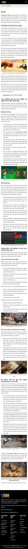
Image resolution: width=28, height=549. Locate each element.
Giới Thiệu (4, 520)
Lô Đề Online (24, 527)
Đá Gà (22, 525)
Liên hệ (3, 534)
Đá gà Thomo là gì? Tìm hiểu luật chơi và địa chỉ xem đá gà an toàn (14, 479)
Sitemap (13, 539)
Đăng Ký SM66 (13, 95)
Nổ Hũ (22, 530)
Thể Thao (23, 532)
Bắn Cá (22, 519)
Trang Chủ (3, 5)
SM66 (2, 499)
